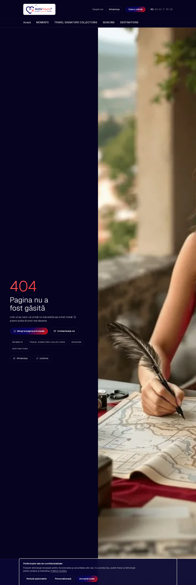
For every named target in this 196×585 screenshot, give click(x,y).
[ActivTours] (39, 9)
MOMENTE (17, 342)
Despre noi (97, 9)
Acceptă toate (87, 578)
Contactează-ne (66, 331)
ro (152, 9)
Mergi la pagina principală (30, 331)
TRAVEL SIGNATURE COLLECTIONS (47, 342)
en (156, 9)
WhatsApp (114, 9)
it (164, 9)
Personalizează (63, 578)
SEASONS (76, 342)
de (171, 9)
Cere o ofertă (135, 9)
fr (167, 9)
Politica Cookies (59, 571)
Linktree (44, 358)
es (160, 9)
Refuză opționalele (36, 578)
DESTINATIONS (20, 349)
